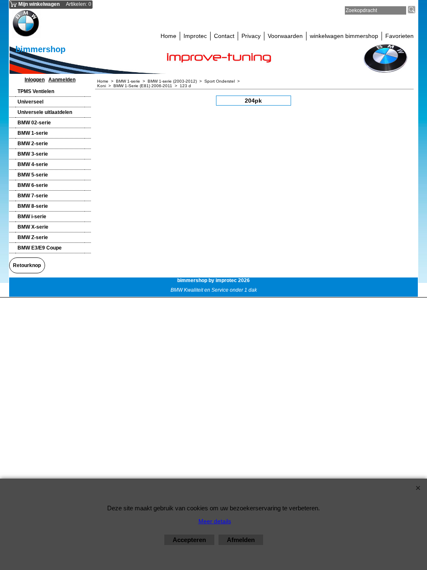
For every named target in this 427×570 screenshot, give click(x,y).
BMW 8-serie (33, 206)
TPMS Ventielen (36, 91)
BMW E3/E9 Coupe (40, 248)
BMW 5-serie (33, 175)
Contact (224, 36)
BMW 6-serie (33, 185)
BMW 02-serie (34, 123)
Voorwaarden (285, 36)
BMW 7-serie (33, 196)
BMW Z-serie (33, 237)
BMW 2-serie (33, 143)
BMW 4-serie (33, 164)
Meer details (214, 521)
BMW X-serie (33, 227)
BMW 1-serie (33, 133)
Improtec (195, 36)
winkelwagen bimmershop (344, 36)
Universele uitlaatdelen (45, 112)
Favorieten (399, 36)
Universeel (30, 102)
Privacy (251, 36)
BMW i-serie (32, 216)
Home (168, 36)
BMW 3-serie (33, 154)
